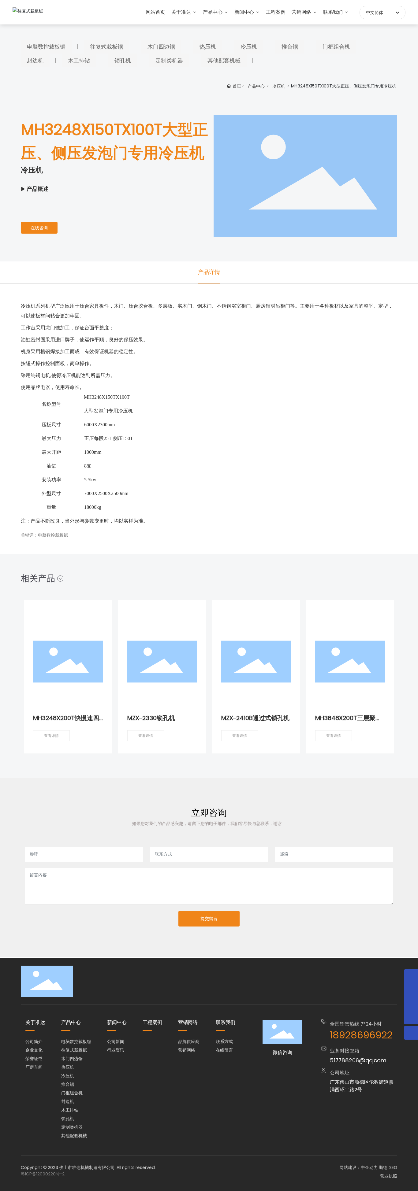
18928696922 (361, 1035)
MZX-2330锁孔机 (151, 718)
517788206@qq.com (358, 1060)
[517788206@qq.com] (411, 976)
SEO (393, 1167)
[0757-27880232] (411, 1004)
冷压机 (278, 86)
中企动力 (369, 1167)
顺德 (383, 1167)
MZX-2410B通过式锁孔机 (255, 718)
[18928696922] (411, 990)
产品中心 (256, 86)
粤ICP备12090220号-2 (43, 1174)
